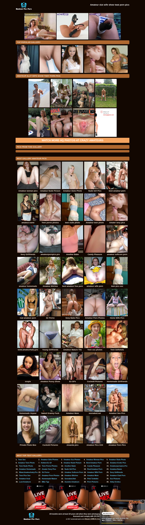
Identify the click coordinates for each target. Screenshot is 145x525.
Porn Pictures (92, 482)
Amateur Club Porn (117, 475)
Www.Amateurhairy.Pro (28, 472)
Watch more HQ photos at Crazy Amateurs (72, 140)
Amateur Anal (24, 479)
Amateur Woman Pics (95, 460)
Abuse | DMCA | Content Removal (97, 519)
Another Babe (70, 466)
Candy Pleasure (93, 466)
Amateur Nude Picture (72, 463)
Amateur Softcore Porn (74, 472)
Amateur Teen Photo (26, 463)
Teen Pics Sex (24, 475)
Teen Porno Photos (49, 466)
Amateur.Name (116, 469)
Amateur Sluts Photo (117, 460)
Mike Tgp (45, 482)
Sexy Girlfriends (116, 472)
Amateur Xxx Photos (72, 460)
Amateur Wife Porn (94, 472)
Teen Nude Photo (26, 466)
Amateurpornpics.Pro (118, 466)
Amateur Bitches (71, 475)
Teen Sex (22, 460)
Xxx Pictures (115, 479)
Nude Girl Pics (70, 469)
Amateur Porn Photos (50, 475)
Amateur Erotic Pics (118, 463)
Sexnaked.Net (70, 479)
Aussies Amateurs (72, 482)
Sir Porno (45, 472)
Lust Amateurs (25, 482)
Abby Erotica (115, 482)
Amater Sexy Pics (49, 469)
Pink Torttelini (92, 479)
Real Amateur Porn (94, 469)
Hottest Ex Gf (46, 463)
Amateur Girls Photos (49, 460)
